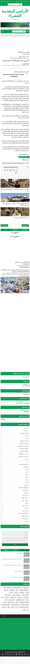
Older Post (25, 225)
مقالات (26, 503)
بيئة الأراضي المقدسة (23, 464)
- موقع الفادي (26, 411)
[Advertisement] (20, 306)
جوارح (26, 472)
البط (27, 438)
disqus (14, 230)
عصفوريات (25, 492)
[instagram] (5, 1)
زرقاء (27, 479)
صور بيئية (26, 485)
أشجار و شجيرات (24, 433)
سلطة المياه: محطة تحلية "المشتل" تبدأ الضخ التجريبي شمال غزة (15, 190)
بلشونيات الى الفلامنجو (23, 456)
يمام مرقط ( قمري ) (18, 571)
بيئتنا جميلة (25, 466)
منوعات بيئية (25, 510)
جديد (25, 550)
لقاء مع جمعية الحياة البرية (17, 577)
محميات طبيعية (24, 497)
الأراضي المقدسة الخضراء (15, 13)
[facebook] (28, 1)
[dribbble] (13, 1)
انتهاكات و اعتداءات (24, 451)
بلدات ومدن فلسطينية (23, 454)
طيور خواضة (25, 490)
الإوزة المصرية (19, 553)
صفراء (26, 482)
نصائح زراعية (25, 518)
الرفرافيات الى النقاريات (23, 446)
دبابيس (26, 477)
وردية (27, 521)
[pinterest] (19, 1)
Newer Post (4, 225)
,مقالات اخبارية (11, 67)
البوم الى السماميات (23, 441)
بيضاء (27, 469)
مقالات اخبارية (22, 56)
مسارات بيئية (25, 500)
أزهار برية (26, 428)
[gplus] (22, 1)
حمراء (26, 474)
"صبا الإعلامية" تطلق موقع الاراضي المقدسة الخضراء (11, 559)
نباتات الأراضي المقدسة (23, 513)
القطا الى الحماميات (23, 448)
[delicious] (2, 1)
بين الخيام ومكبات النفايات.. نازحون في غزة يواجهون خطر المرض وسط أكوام (16, 204)
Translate (27, 403)
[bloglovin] (16, 1)
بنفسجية (26, 459)
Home (27, 56)
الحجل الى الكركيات (23, 443)
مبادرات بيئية (25, 495)
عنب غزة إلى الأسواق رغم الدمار (21, 217)
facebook (24, 230)
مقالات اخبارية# (22, 157)
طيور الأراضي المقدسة (23, 487)
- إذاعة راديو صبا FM (25, 410)
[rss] (10, 1)
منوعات (26, 508)
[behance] (8, 1)
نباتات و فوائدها (24, 516)
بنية (27, 461)
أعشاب (26, 435)
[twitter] (25, 1)
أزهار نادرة (25, 430)
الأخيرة (15, 550)
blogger (5, 230)
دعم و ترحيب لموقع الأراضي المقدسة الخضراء (13, 565)
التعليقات (5, 550)
